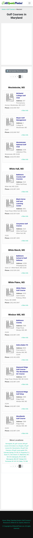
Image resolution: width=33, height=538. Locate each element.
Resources (6, 522)
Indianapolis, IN (16, 457)
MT (18, 459)
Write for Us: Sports (17, 522)
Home (3, 9)
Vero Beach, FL (14, 454)
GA (8, 457)
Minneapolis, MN (11, 459)
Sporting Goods (16, 520)
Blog (8, 520)
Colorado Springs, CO (10, 452)
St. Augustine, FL (24, 452)
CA (26, 450)
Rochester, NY (9, 461)
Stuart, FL (7, 454)
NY (15, 461)
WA (27, 461)
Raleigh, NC (23, 459)
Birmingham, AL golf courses (14, 443)
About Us (27, 522)
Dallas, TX (22, 461)
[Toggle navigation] (29, 3)
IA (10, 457)
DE (17, 452)
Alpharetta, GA (24, 454)
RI (17, 461)
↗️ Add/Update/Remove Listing (16, 71)
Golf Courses (11, 9)
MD (25, 457)
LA (22, 457)
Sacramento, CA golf (19, 448)
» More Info (24, 110)
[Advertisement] (16, 44)
